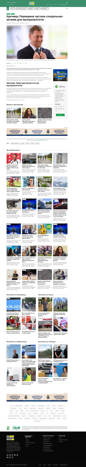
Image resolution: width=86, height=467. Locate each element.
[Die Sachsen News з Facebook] (17, 455)
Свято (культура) (23, 413)
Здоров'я (31, 8)
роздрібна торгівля (41, 405)
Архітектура (48, 408)
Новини (27, 439)
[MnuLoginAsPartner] (66, 2)
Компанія (27, 440)
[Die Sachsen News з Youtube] (15, 455)
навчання (54, 408)
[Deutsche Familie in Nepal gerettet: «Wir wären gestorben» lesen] (45, 304)
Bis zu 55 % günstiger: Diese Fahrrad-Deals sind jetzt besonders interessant (13, 212)
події (27, 446)
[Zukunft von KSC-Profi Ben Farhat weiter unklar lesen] (29, 374)
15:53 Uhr (23, 23)
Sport (55, 318)
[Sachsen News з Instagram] (63, 106)
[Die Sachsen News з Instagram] (12, 455)
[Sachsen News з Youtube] (56, 109)
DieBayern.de (46, 441)
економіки (56, 177)
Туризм (25, 408)
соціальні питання (32, 408)
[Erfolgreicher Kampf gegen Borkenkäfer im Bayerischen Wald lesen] (60, 304)
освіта (29, 413)
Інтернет (53, 405)
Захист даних (55, 464)
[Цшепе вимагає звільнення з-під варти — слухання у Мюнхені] (29, 113)
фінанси (27, 143)
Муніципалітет (40, 408)
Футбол (48, 405)
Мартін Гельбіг (60, 405)
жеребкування (52, 413)
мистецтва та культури (21, 8)
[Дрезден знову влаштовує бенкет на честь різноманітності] (45, 113)
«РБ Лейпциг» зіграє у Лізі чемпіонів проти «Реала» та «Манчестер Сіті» (13, 237)
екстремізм (42, 410)
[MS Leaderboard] (37, 132)
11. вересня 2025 (16, 23)
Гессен (20, 408)
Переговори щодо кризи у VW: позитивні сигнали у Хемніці (44, 212)
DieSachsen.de (46, 439)
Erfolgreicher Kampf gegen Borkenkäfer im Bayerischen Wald (59, 314)
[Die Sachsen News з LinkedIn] (10, 455)
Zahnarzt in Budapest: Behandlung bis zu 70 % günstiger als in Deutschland (59, 283)
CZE (58, 4)
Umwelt (55, 298)
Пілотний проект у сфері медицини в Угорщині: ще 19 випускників (60, 166)
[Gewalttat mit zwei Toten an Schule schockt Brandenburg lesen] (14, 304)
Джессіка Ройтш (52, 418)
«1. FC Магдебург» (37, 421)
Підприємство (61, 408)
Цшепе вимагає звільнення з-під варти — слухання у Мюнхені (29, 121)
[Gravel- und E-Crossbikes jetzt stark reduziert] (45, 158)
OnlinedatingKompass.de (48, 450)
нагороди (57, 410)
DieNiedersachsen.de (48, 443)
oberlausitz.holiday (47, 449)
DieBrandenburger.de (48, 445)
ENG (50, 4)
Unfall (40, 298)
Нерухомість (39, 415)
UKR (53, 4)
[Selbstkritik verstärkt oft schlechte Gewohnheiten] (29, 181)
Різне (12, 8)
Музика (11, 413)
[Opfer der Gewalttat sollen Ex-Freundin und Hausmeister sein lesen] (14, 323)
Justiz (8, 298)
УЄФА (27, 410)
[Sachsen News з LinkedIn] (61, 106)
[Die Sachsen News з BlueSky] (8, 457)
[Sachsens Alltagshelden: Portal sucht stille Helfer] (29, 251)
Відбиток (49, 464)
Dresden (9, 23)
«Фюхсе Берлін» (27, 418)
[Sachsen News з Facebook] (59, 109)
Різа (47, 413)
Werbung (40, 153)
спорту (8, 153)
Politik (23, 316)
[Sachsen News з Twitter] (56, 111)
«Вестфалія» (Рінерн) (56, 415)
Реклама (8, 108)
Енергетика (33, 405)
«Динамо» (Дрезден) (18, 405)
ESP (55, 4)
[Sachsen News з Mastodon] (63, 109)
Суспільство (35, 418)
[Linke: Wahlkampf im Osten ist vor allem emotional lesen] (29, 323)
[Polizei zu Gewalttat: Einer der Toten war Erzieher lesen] (29, 304)
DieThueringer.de (47, 447)
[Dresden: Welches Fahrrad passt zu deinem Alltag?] (14, 203)
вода (52, 410)
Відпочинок (40, 177)
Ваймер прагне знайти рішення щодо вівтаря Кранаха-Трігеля (27, 237)
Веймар (62, 410)
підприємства (35, 413)
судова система (61, 413)
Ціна (16, 413)
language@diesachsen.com (42, 140)
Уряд (17, 410)
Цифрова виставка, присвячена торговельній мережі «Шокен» (28, 166)
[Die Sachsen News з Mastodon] (10, 457)
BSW (45, 415)
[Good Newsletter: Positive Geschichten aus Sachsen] (45, 228)
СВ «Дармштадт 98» (43, 418)
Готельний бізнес (13, 408)
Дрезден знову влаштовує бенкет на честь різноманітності (45, 121)
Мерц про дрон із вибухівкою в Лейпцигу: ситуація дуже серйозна (14, 259)
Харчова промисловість (12, 418)
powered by (10, 4)
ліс (47, 410)
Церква (20, 418)
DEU (47, 4)
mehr (17, 173)
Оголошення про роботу (30, 442)
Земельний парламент (15, 143)
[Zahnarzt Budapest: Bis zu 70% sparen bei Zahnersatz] (60, 274)
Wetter (40, 345)
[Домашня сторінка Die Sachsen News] (8, 455)
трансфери (27, 405)
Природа (21, 410)
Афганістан (24, 415)
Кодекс (44, 464)
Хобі (12, 405)
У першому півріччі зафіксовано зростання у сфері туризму (44, 190)
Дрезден (37, 143)
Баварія (58, 418)
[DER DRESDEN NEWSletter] (60, 75)
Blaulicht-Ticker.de (47, 437)
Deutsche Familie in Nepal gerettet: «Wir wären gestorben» (43, 314)
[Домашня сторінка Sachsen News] (59, 106)
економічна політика (34, 410)
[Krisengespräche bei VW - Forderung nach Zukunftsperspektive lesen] (14, 374)
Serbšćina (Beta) (64, 4)
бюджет (32, 143)
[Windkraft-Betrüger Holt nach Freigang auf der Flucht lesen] (14, 351)
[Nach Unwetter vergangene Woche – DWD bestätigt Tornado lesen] (45, 351)
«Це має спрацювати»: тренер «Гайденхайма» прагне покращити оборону (13, 190)
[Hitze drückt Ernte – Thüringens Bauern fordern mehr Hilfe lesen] (60, 370)
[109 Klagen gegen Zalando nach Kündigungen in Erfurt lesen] (60, 351)
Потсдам (64, 418)
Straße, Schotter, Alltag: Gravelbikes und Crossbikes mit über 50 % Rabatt (13, 121)
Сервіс (40, 464)
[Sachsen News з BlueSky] (61, 109)
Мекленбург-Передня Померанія (13, 415)
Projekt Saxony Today (26, 426)
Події (37, 8)
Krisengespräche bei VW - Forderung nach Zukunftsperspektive (12, 384)
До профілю (59, 114)
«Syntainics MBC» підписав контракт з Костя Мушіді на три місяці (28, 283)
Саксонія (22, 143)
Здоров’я (11, 410)
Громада (27, 444)
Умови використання (63, 464)
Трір (49, 415)
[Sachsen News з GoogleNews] (56, 106)
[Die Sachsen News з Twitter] (12, 457)
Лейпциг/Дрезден (32, 415)
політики (55, 246)
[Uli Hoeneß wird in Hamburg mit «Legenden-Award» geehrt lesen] (60, 324)
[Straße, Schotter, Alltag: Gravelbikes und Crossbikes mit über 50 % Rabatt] (14, 113)
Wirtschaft (41, 318)
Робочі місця (44, 8)
